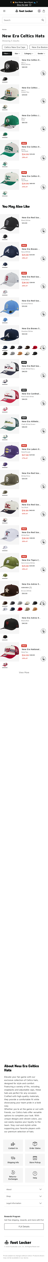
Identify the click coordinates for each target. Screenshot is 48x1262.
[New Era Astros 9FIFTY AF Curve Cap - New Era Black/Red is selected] (4, 637)
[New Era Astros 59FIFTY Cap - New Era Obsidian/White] (12, 609)
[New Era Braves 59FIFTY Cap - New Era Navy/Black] (4, 354)
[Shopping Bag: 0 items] (44, 11)
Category (27, 54)
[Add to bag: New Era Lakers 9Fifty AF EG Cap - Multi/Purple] (43, 458)
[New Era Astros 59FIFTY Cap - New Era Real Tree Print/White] (27, 609)
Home (4, 29)
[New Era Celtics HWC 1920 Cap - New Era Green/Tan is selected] (4, 107)
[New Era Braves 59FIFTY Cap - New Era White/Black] (12, 348)
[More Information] (30, 4)
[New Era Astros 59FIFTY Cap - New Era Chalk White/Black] (27, 603)
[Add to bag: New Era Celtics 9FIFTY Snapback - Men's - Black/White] (43, 73)
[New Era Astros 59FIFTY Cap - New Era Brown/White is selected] (4, 603)
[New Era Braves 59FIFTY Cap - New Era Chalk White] (27, 354)
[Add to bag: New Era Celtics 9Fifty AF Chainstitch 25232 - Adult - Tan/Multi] (43, 187)
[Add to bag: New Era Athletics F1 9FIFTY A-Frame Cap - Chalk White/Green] (43, 431)
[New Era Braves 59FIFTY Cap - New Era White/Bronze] (19, 354)
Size (16, 54)
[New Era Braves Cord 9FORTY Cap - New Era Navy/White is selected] (4, 265)
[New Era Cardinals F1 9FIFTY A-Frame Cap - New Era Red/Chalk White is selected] (4, 409)
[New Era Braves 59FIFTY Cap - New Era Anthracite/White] (19, 348)
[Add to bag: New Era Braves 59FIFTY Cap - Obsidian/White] (43, 347)
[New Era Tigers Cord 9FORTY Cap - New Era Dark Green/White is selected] (4, 576)
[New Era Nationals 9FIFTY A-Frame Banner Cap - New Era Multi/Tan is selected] (4, 665)
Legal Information (13, 1203)
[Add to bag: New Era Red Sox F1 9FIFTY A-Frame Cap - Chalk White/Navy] (43, 375)
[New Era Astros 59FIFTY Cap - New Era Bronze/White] (34, 609)
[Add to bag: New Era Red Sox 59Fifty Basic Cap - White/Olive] (43, 486)
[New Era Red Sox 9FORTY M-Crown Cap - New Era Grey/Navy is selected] (4, 292)
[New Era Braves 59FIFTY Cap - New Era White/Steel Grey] (12, 354)
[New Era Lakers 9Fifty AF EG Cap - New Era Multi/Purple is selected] (4, 465)
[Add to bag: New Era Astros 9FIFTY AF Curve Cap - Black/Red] (43, 631)
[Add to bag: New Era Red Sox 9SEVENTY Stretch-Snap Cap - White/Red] (43, 541)
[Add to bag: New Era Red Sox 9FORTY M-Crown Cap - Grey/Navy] (43, 286)
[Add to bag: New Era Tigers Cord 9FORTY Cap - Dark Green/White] (43, 569)
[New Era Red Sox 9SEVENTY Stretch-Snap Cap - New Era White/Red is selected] (4, 548)
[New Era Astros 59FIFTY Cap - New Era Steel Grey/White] (19, 603)
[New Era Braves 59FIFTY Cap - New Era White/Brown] (27, 348)
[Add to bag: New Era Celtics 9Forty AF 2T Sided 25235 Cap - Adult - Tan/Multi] (43, 157)
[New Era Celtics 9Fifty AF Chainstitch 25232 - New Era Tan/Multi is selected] (4, 193)
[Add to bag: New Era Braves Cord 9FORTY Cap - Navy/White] (43, 258)
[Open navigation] (8, 11)
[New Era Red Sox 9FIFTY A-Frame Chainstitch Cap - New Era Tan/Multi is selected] (4, 520)
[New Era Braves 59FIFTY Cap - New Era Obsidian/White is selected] (4, 348)
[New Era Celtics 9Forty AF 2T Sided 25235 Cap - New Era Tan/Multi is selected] (4, 164)
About (8, 1189)
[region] (24, 4)
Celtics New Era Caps (14, 47)
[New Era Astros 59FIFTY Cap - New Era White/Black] (4, 609)
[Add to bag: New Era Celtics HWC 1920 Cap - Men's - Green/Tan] (43, 101)
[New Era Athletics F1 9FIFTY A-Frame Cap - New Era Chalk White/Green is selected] (4, 437)
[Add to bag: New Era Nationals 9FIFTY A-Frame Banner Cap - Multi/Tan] (43, 658)
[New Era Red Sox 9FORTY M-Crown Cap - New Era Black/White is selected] (4, 237)
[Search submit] (43, 20)
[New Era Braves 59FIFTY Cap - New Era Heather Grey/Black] (34, 354)
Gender (40, 54)
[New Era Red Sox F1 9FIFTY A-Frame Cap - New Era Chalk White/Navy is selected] (4, 381)
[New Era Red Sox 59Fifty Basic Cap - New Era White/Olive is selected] (4, 492)
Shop (8, 1196)
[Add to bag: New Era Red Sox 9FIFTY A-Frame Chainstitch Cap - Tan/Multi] (43, 514)
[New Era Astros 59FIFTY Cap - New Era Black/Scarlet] (19, 609)
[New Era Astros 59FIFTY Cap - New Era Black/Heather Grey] (34, 603)
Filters (6, 54)
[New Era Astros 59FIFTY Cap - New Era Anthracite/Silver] (12, 603)
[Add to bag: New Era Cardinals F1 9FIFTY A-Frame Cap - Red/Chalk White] (43, 403)
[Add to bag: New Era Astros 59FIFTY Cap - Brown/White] (43, 603)
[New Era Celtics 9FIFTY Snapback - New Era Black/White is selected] (4, 79)
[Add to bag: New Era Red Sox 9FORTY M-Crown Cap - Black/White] (43, 230)
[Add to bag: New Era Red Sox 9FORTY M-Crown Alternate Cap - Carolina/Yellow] (43, 314)
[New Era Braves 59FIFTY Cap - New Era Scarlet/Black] (34, 348)
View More (24, 672)
